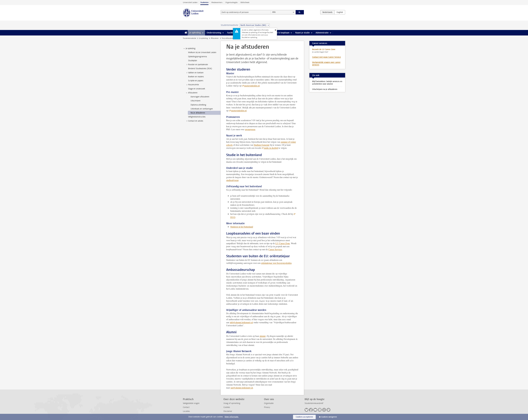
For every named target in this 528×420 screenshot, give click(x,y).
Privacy (267, 407)
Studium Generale (261, 144)
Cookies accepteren (304, 417)
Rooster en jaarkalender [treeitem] (198, 64)
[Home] (185, 32)
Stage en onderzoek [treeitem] (196, 88)
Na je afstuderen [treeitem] (198, 112)
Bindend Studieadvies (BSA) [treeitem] (200, 68)
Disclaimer (227, 411)
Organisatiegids (231, 2)
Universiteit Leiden (190, 2)
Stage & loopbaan (280, 32)
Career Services (275, 249)
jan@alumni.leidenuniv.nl (242, 387)
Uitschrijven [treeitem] (195, 100)
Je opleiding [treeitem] (190, 48)
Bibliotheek (244, 2)
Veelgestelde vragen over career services (326, 63)
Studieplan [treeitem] (192, 60)
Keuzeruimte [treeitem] (193, 84)
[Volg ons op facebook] (311, 410)
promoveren (250, 129)
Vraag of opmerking (231, 403)
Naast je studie (302, 32)
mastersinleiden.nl (252, 85)
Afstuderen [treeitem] (192, 92)
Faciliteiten (232, 32)
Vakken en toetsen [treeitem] (196, 72)
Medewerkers (216, 2)
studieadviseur (232, 180)
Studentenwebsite (189, 38)
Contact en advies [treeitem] (195, 121)
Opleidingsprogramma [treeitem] (197, 56)
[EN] (339, 12)
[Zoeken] (300, 12)
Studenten (204, 2)
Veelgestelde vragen (191, 403)
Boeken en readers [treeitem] (196, 76)
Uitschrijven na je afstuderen (324, 89)
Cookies (226, 407)
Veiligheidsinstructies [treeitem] (196, 116)
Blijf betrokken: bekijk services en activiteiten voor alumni (327, 82)
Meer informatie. (232, 416)
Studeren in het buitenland (241, 226)
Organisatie (268, 403)
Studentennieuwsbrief (314, 403)
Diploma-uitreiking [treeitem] (198, 105)
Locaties (186, 411)
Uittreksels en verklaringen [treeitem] (202, 109)
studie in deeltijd (271, 147)
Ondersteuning (214, 32)
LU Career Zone (282, 243)
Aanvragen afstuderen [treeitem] (200, 96)
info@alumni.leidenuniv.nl (241, 322)
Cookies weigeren (329, 417)
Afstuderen (215, 38)
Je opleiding (195, 32)
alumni (263, 335)
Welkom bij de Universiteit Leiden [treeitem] (202, 52)
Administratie (322, 32)
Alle (274, 12)
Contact (186, 407)
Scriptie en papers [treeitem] (195, 80)
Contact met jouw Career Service (326, 57)
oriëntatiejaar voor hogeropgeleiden (276, 262)
